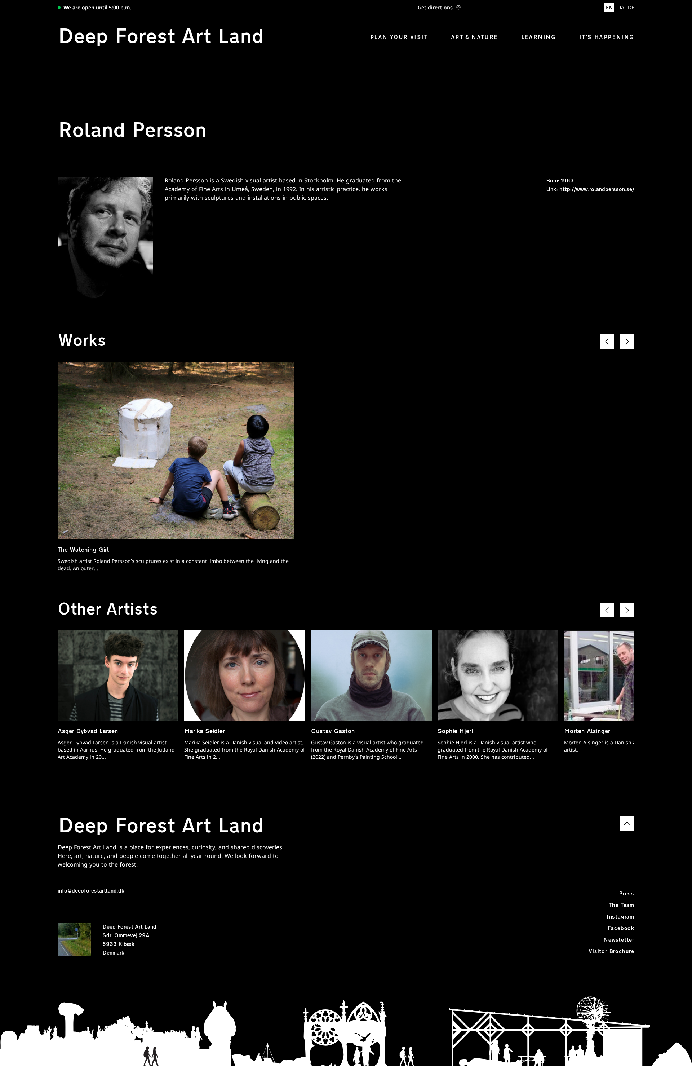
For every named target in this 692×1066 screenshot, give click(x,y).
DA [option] (620, 8)
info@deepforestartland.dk (91, 891)
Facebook (621, 928)
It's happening (606, 37)
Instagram (620, 917)
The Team (621, 905)
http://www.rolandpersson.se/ (596, 190)
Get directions (435, 8)
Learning (538, 37)
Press (626, 894)
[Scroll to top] (627, 823)
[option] (620, 8)
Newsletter (618, 940)
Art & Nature (474, 37)
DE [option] (631, 8)
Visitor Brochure (611, 952)
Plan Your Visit (399, 37)
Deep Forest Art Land (161, 37)
